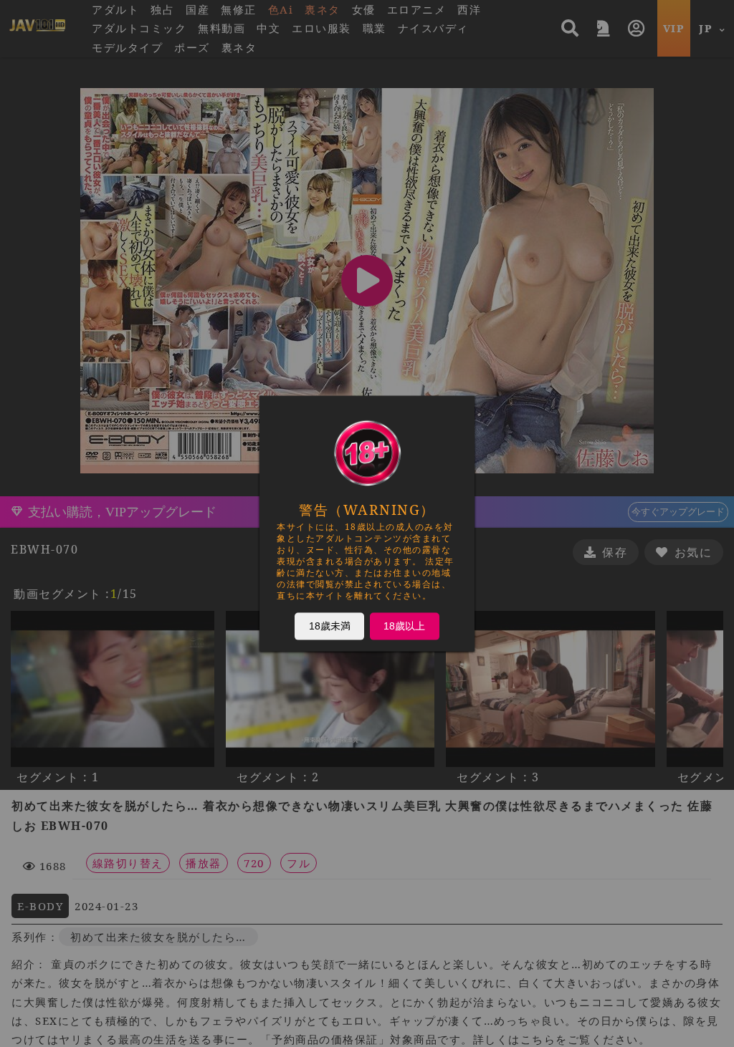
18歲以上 (404, 626)
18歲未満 (330, 626)
